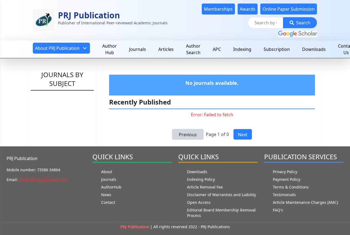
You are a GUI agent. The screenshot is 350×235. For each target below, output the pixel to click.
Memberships (218, 9)
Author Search (193, 49)
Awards (247, 9)
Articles (166, 49)
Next (242, 135)
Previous (188, 135)
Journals (137, 49)
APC (217, 49)
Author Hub (109, 49)
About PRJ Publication (57, 48)
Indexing (242, 49)
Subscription (277, 49)
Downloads (314, 49)
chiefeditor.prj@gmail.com (43, 179)
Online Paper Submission (288, 9)
